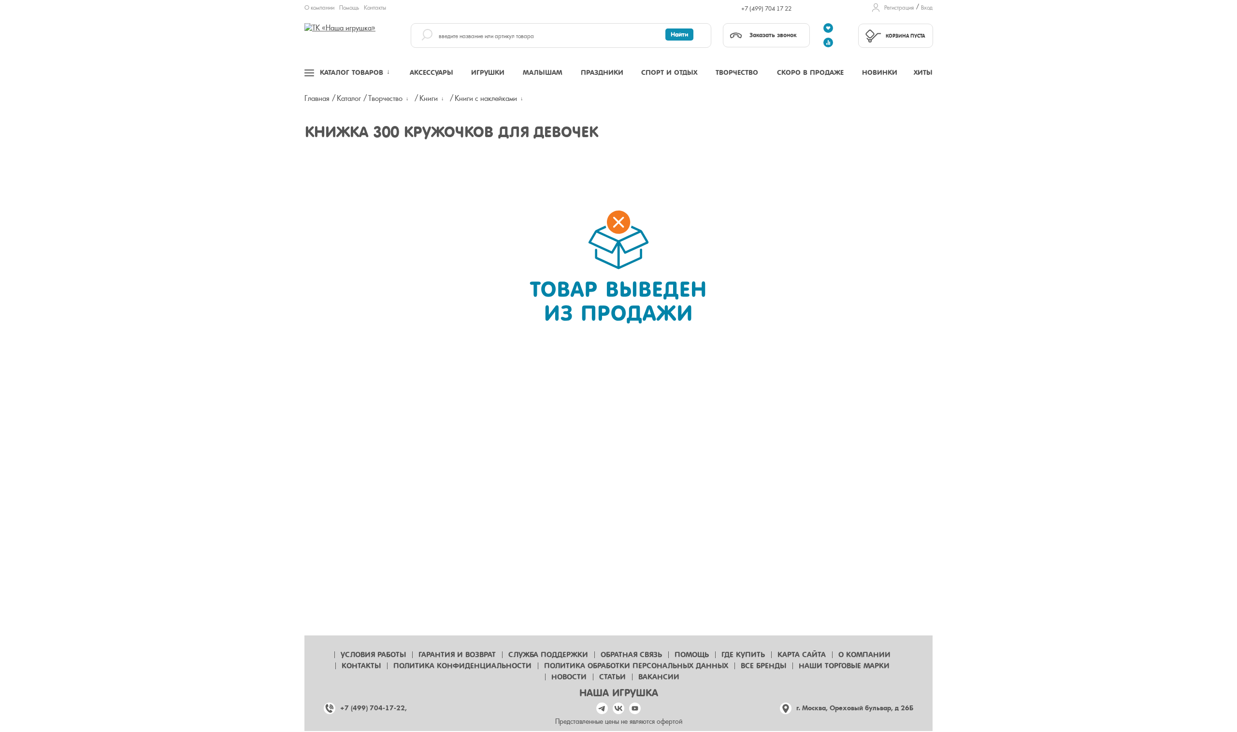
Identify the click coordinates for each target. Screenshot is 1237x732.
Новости (569, 677)
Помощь (349, 8)
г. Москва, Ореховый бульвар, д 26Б (854, 708)
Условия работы (373, 654)
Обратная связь (631, 654)
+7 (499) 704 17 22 (766, 9)
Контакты (375, 8)
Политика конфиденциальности (462, 666)
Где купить (743, 654)
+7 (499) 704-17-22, (373, 708)
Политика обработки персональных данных (636, 666)
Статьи (612, 677)
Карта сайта (801, 654)
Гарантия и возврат (457, 654)
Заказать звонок (772, 35)
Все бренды (763, 666)
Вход (927, 8)
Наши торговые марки (844, 666)
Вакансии (658, 677)
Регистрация (899, 8)
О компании (319, 8)
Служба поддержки (548, 654)
